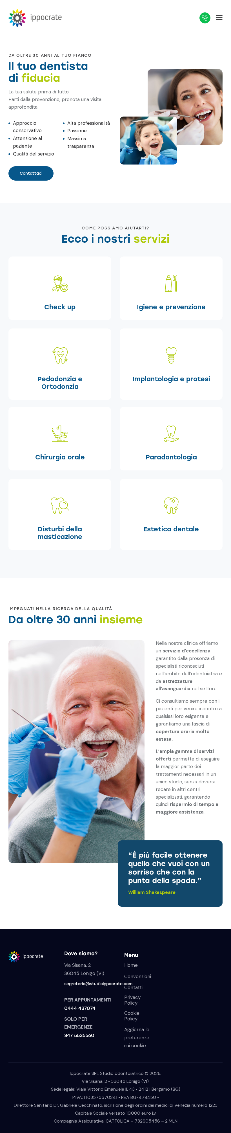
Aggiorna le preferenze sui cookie (136, 1037)
